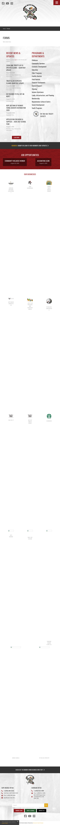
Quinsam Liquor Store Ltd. (49, 643)
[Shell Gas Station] (30, 532)
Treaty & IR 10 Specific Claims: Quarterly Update (15, 82)
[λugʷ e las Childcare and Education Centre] (30, 299)
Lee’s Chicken (11, 536)
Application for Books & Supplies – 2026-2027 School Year (16, 121)
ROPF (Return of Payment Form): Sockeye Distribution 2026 (16, 107)
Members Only (10, 75)
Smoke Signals (15, 758)
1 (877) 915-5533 (13, 793)
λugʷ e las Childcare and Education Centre (30, 306)
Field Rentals (36, 79)
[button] (56, 2)
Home (4, 28)
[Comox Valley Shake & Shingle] (49, 182)
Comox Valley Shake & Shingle (49, 189)
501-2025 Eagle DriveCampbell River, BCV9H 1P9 (39, 796)
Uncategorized (10, 101)
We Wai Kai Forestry (44, 758)
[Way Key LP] (11, 415)
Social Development (38, 104)
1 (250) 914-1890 (39, 791)
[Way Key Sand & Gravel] (30, 415)
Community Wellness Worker (15, 161)
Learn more (5, 823)
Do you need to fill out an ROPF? (15, 95)
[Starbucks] (49, 416)
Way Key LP (11, 420)
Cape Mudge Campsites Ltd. (11, 303)
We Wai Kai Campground (49, 308)
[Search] (46, 805)
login (16, 59)
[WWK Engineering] (30, 182)
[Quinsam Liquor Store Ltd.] (49, 584)
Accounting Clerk (43, 161)
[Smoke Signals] (16, 701)
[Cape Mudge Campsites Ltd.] (11, 298)
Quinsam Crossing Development (11, 190)
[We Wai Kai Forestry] (44, 701)
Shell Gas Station (30, 538)
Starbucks (49, 421)
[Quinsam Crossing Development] (11, 183)
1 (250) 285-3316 (9, 791)
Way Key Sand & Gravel (30, 421)
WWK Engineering (30, 187)
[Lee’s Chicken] (11, 531)
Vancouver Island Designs (38, 822)
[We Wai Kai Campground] (49, 301)
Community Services (38, 63)
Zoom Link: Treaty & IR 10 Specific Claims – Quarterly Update (16, 67)
